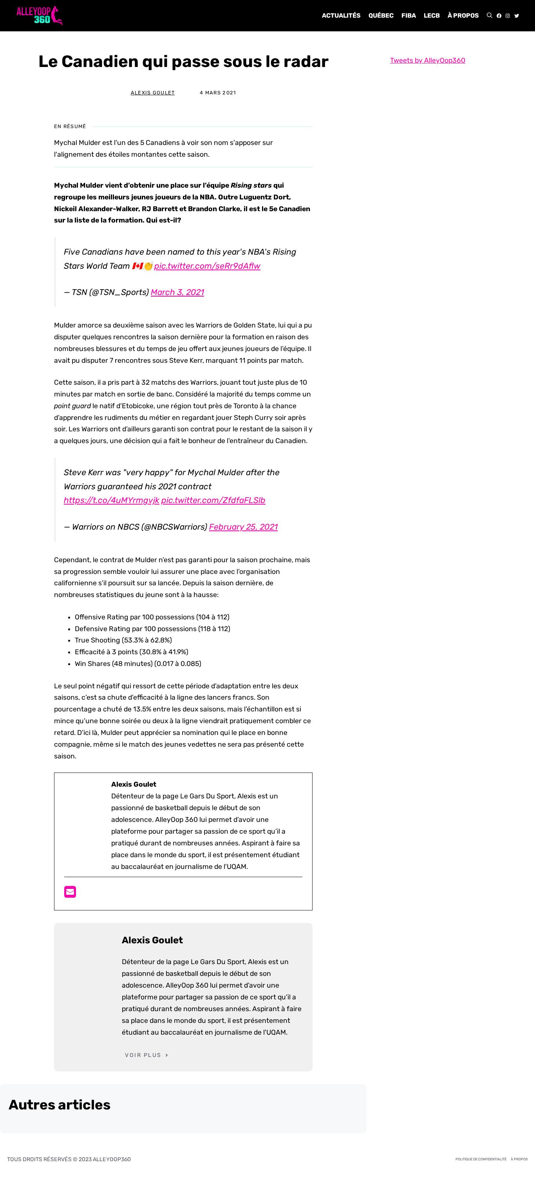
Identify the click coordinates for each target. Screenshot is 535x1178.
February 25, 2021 (243, 527)
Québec (381, 15)
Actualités (341, 15)
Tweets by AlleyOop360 (427, 60)
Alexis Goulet (153, 93)
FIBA (408, 15)
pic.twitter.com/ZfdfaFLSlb (213, 500)
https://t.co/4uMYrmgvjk (111, 500)
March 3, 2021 (177, 292)
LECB (432, 15)
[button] (489, 15)
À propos (463, 15)
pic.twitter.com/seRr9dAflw (207, 266)
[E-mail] (70, 894)
